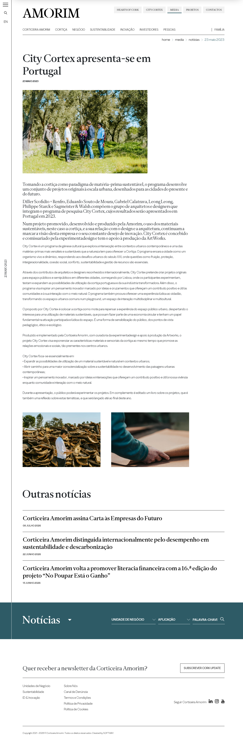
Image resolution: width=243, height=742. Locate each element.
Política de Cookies (76, 709)
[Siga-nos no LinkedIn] (210, 702)
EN (6, 21)
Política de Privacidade (78, 703)
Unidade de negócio (128, 619)
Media (174, 9)
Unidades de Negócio (36, 686)
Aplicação (166, 619)
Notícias (194, 40)
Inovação (127, 29)
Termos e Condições (77, 697)
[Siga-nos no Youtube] (221, 702)
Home (166, 40)
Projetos (192, 9)
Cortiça (61, 29)
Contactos (214, 9)
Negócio (78, 29)
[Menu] (5, 4)
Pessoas (169, 29)
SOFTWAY (108, 733)
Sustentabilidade (102, 29)
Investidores (149, 29)
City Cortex (154, 9)
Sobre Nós (71, 686)
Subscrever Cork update (202, 668)
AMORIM (51, 12)
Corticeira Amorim (36, 29)
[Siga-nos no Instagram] (216, 702)
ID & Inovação (31, 697)
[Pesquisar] (5, 13)
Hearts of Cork (128, 9)
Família (219, 29)
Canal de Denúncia (76, 692)
